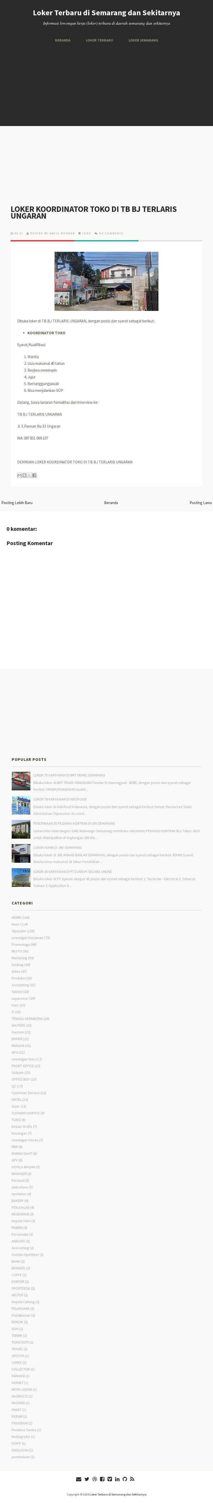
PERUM (17, 1416)
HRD (15, 1146)
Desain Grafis (22, 1126)
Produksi (18, 978)
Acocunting (20, 1247)
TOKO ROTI (20, 1342)
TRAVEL (17, 1349)
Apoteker (19, 1194)
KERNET (17, 1382)
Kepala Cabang (23, 1301)
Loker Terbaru (99, 40)
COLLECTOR (21, 1369)
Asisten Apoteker (25, 1254)
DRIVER (17, 1038)
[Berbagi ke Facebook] (34, 475)
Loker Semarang (143, 40)
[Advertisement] (106, 84)
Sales (16, 971)
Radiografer (21, 1436)
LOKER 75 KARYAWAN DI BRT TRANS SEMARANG (69, 775)
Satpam (18, 1072)
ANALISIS (18, 1241)
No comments (111, 233)
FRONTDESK (21, 1288)
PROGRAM (20, 1423)
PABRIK (17, 1227)
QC (14, 1086)
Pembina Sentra (24, 1430)
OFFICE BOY (21, 1079)
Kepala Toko (21, 1221)
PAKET (16, 1409)
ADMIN (16, 917)
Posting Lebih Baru (16, 502)
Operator (19, 931)
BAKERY (18, 1200)
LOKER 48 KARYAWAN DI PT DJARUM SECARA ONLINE (72, 871)
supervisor (20, 998)
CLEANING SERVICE (26, 1113)
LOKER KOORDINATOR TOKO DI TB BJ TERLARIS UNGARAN (94, 212)
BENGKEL (18, 1268)
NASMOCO (20, 1396)
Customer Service (26, 1092)
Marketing (19, 958)
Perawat (18, 1180)
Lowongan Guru (24, 1059)
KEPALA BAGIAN (23, 1167)
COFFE (17, 1274)
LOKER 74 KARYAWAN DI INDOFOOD (60, 799)
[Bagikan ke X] (29, 475)
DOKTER (18, 1281)
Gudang (18, 964)
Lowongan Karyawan (27, 937)
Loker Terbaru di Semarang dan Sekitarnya (106, 12)
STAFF (16, 1443)
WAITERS (18, 1025)
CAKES (17, 1362)
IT (13, 1012)
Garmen (18, 1032)
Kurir (15, 1005)
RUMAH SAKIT (22, 1153)
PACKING (18, 1403)
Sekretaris (20, 1187)
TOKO (86, 233)
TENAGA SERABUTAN (27, 1018)
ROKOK (17, 1322)
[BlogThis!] (24, 475)
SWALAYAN (20, 1450)
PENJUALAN (20, 1207)
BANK (16, 1261)
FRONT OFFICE (23, 1065)
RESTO (17, 951)
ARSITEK (18, 1355)
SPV (15, 1160)
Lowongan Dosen (25, 1140)
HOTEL (17, 1099)
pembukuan (21, 1457)
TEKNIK (17, 1335)
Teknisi (17, 991)
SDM (15, 1328)
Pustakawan (21, 1315)
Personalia (20, 1234)
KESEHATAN (20, 1214)
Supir (16, 1106)
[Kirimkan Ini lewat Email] (19, 475)
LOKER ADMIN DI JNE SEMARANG (57, 847)
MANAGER (19, 1173)
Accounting (20, 985)
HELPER (17, 1295)
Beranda (62, 40)
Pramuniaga (21, 944)
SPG (15, 1052)
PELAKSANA (21, 1308)
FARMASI (18, 1376)
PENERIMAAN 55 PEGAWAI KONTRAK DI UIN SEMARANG (74, 823)
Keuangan (19, 1133)
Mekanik (18, 1045)
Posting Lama (201, 502)
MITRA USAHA (22, 1389)
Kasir (15, 924)
